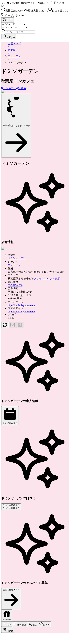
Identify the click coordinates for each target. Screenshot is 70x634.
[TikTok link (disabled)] (20, 325)
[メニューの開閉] (11, 20)
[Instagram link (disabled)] (12, 325)
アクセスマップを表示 (47, 278)
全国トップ (14, 43)
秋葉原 (12, 49)
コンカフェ (14, 56)
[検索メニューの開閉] (4, 20)
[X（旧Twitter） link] (5, 325)
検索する (11, 37)
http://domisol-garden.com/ (21, 305)
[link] (17, 62)
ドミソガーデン (17, 258)
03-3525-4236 (15, 285)
